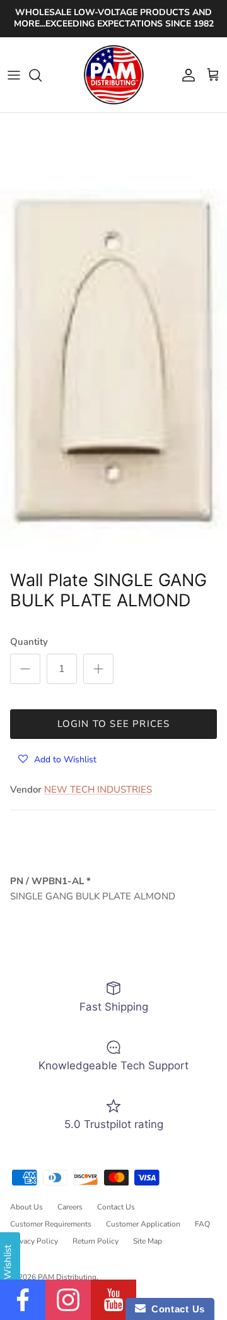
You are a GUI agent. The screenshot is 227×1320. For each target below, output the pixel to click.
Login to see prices (113, 723)
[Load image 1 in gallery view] (113, 376)
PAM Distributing (67, 1277)
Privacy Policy (34, 1241)
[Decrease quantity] (25, 669)
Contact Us (116, 1207)
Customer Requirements (50, 1224)
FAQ (202, 1224)
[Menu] (14, 75)
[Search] (41, 75)
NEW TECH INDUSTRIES (98, 789)
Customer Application (143, 1224)
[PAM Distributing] (113, 75)
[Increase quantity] (98, 669)
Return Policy (96, 1241)
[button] (57, 759)
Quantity (29, 641)
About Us (26, 1207)
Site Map (147, 1241)
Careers (70, 1207)
